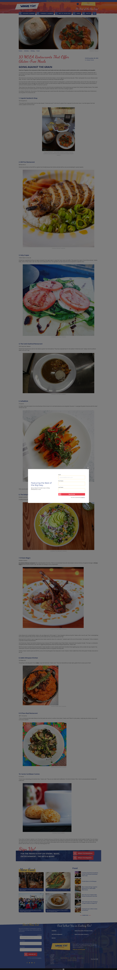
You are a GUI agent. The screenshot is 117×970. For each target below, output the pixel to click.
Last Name (60, 487)
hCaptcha (83, 497)
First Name (60, 480)
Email (59, 474)
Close (88, 468)
